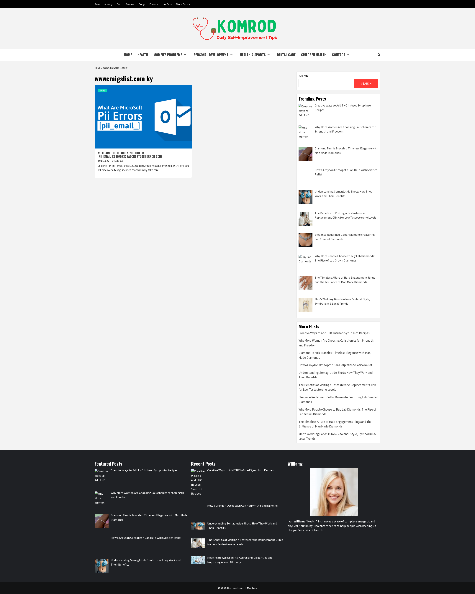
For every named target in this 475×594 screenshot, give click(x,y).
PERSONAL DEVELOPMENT (211, 54)
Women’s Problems (168, 54)
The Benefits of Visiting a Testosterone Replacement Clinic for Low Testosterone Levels (337, 387)
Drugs (142, 4)
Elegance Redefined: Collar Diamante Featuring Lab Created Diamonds (338, 399)
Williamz (105, 160)
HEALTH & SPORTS (253, 54)
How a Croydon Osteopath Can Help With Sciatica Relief (335, 365)
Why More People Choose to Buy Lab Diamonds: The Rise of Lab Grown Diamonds (337, 411)
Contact (338, 54)
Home (128, 54)
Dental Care (286, 54)
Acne (97, 4)
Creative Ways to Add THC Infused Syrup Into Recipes (334, 333)
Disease (130, 4)
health (142, 54)
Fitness (154, 4)
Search (303, 76)
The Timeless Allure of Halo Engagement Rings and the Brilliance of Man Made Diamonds (335, 424)
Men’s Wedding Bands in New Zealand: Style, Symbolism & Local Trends (337, 436)
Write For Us (183, 4)
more (102, 90)
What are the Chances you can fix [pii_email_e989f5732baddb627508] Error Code (130, 155)
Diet (119, 4)
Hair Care (167, 4)
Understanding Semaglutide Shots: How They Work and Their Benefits (336, 375)
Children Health (313, 54)
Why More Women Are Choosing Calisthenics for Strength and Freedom (336, 342)
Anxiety (108, 4)
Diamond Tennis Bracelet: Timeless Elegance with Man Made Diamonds (335, 355)
